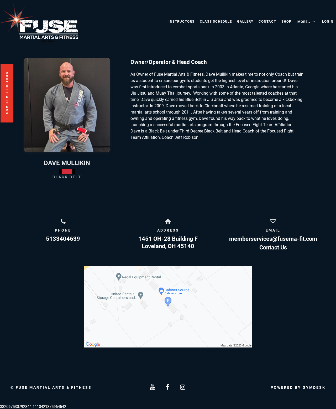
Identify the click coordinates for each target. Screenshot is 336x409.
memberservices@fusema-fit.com (273, 239)
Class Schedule (216, 21)
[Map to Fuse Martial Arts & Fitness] (168, 306)
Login (327, 21)
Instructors (182, 21)
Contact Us (273, 247)
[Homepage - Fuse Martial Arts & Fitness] (83, 22)
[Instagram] (183, 387)
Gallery (245, 21)
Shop (286, 21)
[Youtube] (152, 387)
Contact (267, 21)
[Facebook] (168, 387)
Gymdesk (314, 387)
